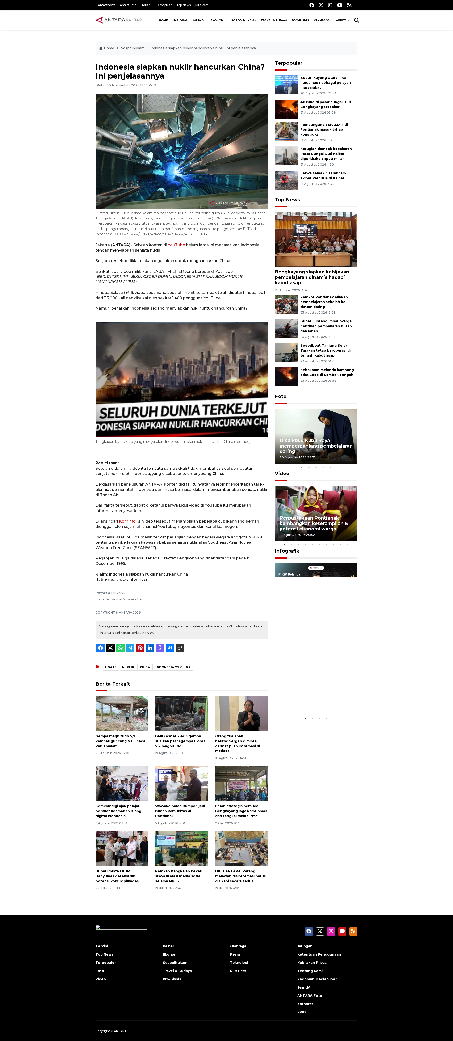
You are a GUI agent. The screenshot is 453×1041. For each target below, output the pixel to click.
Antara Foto (128, 5)
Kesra (235, 954)
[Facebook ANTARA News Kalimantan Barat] (311, 5)
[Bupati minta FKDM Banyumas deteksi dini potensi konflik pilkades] (122, 848)
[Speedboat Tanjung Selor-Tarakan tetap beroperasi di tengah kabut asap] (286, 352)
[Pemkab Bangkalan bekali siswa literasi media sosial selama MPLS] (181, 848)
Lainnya (340, 20)
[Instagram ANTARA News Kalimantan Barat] (330, 5)
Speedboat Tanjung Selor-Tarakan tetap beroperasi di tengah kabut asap (325, 350)
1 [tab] (302, 467)
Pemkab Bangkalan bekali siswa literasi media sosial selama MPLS (178, 876)
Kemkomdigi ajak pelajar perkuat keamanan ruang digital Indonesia (118, 811)
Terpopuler (164, 5)
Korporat (305, 1004)
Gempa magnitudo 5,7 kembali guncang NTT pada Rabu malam (120, 741)
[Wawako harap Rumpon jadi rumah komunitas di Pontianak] (181, 783)
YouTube (176, 245)
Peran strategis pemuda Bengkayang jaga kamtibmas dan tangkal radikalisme (241, 811)
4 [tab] (323, 467)
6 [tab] (319, 544)
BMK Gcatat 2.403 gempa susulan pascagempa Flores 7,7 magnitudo (180, 741)
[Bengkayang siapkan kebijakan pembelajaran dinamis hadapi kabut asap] (316, 239)
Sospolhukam (242, 20)
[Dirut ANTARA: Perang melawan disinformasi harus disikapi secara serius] (241, 848)
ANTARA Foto (309, 996)
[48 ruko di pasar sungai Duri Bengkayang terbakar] (286, 109)
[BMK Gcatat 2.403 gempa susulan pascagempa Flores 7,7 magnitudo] (181, 713)
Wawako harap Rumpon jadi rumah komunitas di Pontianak (180, 811)
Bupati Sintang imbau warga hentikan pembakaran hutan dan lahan (326, 326)
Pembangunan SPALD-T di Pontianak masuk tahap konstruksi (324, 130)
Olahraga (322, 20)
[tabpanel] (316, 436)
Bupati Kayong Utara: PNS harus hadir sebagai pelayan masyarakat (325, 83)
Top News (183, 5)
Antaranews (106, 5)
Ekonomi (217, 20)
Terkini (146, 5)
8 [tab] (333, 544)
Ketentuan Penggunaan (319, 954)
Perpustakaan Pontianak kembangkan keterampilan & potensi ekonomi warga (314, 523)
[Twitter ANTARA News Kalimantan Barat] (321, 5)
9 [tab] (341, 544)
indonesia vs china (173, 667)
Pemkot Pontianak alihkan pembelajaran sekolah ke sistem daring (324, 302)
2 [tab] (309, 467)
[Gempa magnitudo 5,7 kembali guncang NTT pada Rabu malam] (122, 713)
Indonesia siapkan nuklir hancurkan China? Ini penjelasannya (203, 48)
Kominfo (127, 521)
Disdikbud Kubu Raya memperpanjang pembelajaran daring (316, 446)
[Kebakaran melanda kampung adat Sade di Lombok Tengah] (286, 376)
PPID (301, 1012)
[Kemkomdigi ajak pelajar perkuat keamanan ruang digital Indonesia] (122, 783)
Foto (281, 396)
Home (163, 20)
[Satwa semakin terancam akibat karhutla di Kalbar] (286, 180)
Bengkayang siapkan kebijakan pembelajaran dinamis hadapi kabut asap (312, 277)
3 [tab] (316, 467)
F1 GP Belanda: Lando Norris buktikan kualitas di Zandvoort (316, 699)
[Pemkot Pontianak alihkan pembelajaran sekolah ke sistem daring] (286, 304)
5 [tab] (330, 467)
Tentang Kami (310, 971)
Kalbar (198, 20)
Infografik (287, 551)
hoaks (111, 667)
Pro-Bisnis (300, 20)
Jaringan (305, 946)
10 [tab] (348, 544)
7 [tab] (326, 544)
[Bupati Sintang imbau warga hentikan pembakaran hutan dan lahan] (286, 328)
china (145, 667)
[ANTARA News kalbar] (119, 20)
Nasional (180, 20)
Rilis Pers (201, 5)
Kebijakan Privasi (312, 962)
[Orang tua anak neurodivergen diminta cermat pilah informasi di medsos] (241, 713)
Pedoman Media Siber (317, 979)
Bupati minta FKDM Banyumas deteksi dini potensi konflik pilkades (117, 876)
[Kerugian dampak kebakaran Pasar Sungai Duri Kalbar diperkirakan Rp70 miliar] (286, 156)
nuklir (128, 667)
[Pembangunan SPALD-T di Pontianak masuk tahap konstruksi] (286, 131)
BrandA (303, 987)
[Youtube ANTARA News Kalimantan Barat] (340, 5)
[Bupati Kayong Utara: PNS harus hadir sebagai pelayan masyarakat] (286, 84)
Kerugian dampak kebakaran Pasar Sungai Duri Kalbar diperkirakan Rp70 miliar (326, 154)
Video (282, 473)
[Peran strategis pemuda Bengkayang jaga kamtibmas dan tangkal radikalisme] (241, 783)
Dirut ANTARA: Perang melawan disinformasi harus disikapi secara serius (240, 876)
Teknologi (239, 962)
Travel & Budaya (274, 20)
